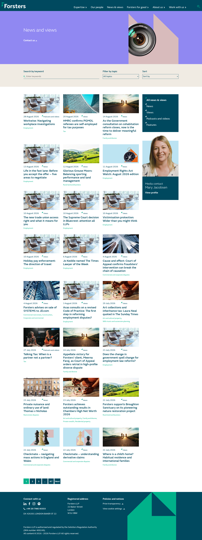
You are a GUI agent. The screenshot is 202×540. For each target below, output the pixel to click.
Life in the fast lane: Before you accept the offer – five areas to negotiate (40, 174)
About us (158, 7)
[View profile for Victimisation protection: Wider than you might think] (121, 200)
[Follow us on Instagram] (33, 503)
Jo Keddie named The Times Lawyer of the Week (81, 262)
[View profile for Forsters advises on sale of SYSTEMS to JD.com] (41, 290)
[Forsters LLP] (14, 5)
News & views (115, 7)
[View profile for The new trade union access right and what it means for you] (41, 200)
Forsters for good (136, 7)
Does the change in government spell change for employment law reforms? (121, 358)
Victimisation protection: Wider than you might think (120, 219)
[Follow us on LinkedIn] (24, 503)
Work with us (176, 7)
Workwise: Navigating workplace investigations (39, 122)
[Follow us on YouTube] (39, 503)
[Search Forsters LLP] (198, 6)
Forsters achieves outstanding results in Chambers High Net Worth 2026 (80, 409)
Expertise (79, 7)
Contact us (29, 40)
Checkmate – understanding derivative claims (81, 455)
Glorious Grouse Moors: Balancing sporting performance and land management (77, 176)
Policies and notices (113, 498)
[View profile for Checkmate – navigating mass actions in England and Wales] (41, 437)
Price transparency (112, 503)
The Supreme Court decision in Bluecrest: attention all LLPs (81, 221)
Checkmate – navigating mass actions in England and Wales (41, 457)
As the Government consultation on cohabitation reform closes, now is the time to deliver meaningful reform (121, 127)
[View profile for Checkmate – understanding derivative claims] (81, 437)
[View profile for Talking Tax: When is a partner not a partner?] (41, 337)
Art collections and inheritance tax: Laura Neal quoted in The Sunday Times (120, 311)
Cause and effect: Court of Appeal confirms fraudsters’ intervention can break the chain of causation (120, 266)
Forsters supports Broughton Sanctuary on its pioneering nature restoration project (121, 408)
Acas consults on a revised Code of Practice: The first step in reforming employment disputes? (79, 312)
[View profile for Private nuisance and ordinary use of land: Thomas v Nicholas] (41, 387)
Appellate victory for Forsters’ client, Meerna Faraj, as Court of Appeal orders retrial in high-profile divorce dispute (80, 361)
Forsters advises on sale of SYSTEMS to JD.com (40, 309)
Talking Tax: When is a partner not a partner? (37, 356)
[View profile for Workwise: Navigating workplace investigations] (41, 103)
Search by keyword (33, 71)
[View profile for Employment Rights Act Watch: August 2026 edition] (121, 153)
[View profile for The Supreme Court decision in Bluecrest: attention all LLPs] (81, 200)
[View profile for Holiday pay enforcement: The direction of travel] (41, 243)
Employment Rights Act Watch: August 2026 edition (121, 172)
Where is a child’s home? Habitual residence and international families (118, 457)
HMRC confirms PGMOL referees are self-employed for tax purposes (80, 124)
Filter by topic (110, 71)
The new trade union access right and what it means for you (40, 221)
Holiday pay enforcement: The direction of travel (39, 262)
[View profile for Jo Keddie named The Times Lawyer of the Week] (81, 243)
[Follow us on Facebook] (29, 503)
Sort (144, 71)
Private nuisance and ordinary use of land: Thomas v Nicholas (36, 408)
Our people (97, 7)
